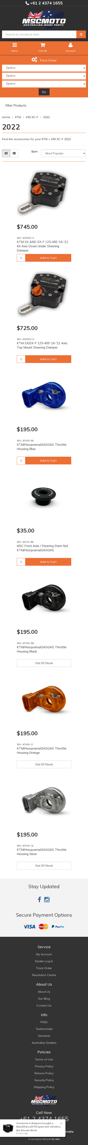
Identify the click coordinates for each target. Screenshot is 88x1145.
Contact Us (44, 1005)
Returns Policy (44, 1073)
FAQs (44, 1022)
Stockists (44, 1036)
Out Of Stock (44, 663)
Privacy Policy (44, 1066)
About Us (44, 992)
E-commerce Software (39, 1139)
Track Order (44, 968)
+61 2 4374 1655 (46, 2)
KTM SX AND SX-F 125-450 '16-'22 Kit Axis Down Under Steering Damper (42, 246)
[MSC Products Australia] (44, 18)
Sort (34, 151)
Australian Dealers (44, 1043)
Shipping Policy (44, 1087)
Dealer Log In (44, 961)
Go (44, 92)
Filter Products (15, 105)
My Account (44, 954)
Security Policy (44, 1080)
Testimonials (44, 1029)
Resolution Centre (44, 975)
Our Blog (44, 998)
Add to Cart (48, 258)
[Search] (81, 34)
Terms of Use (44, 1059)
